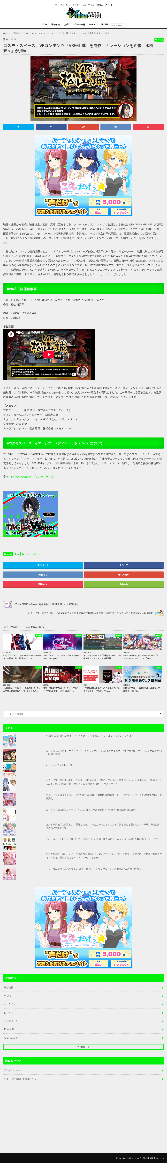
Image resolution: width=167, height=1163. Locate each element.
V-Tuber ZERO (138, 1158)
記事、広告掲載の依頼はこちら (20, 1078)
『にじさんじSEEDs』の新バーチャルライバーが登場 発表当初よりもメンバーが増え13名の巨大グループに (102, 839)
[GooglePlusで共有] (83, 127)
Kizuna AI (9, 1029)
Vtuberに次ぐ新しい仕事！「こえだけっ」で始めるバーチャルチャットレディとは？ (89, 735)
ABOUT (104, 24)
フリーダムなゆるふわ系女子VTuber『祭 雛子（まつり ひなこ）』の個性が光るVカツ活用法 (93, 868)
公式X (66, 24)
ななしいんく (11, 1037)
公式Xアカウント (13, 1070)
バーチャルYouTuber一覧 (59, 765)
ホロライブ (9, 1004)
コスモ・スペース (32, 554)
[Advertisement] (90, 514)
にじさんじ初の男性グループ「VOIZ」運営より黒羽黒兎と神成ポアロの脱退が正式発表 (91, 809)
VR (18, 554)
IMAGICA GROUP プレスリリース (31, 476)
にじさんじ (9, 1012)
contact (93, 24)
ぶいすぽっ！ (11, 1021)
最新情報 (55, 24)
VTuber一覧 (79, 24)
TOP (45, 24)
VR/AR (9, 554)
